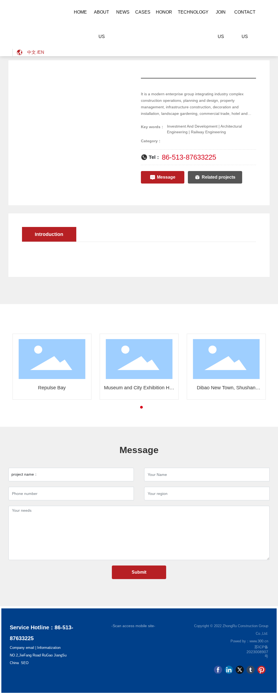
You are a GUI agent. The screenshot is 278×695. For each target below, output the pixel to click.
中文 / (32, 52)
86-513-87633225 (189, 157)
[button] (131, 407)
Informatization (49, 648)
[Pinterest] (261, 670)
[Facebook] (218, 670)
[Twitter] (240, 670)
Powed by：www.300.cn (249, 641)
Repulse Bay (52, 387)
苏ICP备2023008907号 (257, 651)
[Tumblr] (251, 670)
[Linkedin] (229, 670)
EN (41, 52)
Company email (22, 648)
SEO (25, 663)
